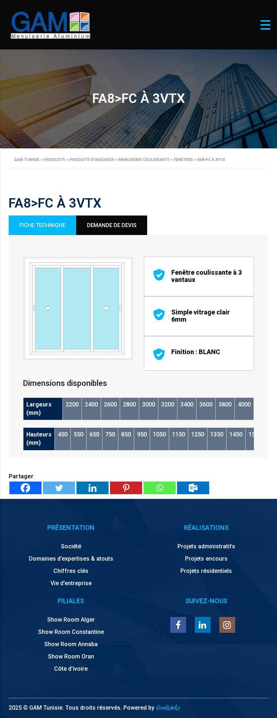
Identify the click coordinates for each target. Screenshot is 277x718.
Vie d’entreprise (71, 583)
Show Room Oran (71, 656)
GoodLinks (167, 708)
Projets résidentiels (206, 570)
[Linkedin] (92, 488)
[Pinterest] (126, 488)
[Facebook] (25, 488)
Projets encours (206, 558)
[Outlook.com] (193, 488)
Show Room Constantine (71, 631)
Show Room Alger (71, 619)
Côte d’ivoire (71, 668)
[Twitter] (59, 488)
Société (71, 546)
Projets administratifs (206, 546)
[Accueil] (50, 24)
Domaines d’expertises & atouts (71, 558)
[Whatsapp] (160, 488)
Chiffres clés (70, 570)
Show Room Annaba (71, 644)
